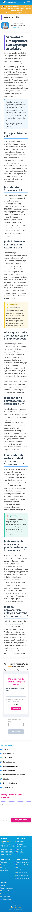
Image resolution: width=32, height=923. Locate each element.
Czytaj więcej (15, 27)
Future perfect (22, 873)
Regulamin (20, 841)
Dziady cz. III (5, 868)
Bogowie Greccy (8, 787)
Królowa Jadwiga (7, 888)
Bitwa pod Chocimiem (10, 766)
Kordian (4, 862)
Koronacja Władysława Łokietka (14, 774)
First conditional (22, 875)
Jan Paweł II (5, 894)
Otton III (6, 779)
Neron (3, 885)
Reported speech (23, 862)
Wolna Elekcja (8, 758)
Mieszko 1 (6, 749)
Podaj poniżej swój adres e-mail (15, 689)
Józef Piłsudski (6, 899)
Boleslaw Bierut (6, 891)
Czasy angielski (22, 865)
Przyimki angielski (23, 878)
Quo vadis (4, 870)
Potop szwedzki (8, 753)
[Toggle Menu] (28, 2)
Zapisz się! (16, 708)
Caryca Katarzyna (9, 762)
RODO (19, 849)
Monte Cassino (6, 896)
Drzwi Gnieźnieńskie (10, 783)
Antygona (4, 865)
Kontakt (20, 852)
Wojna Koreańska (9, 770)
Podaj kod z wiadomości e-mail (15, 720)
